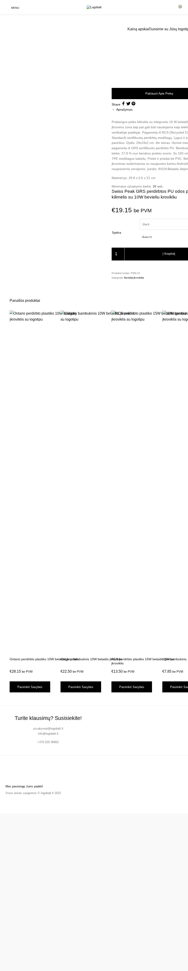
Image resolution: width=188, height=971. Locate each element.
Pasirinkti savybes (29, 687)
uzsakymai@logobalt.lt (48, 728)
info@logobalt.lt (48, 733)
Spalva (116, 232)
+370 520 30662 (48, 742)
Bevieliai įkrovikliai (134, 277)
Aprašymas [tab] (124, 109)
